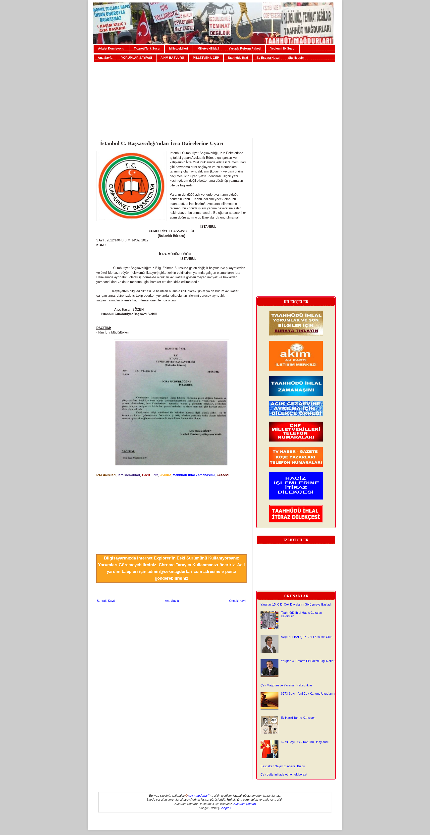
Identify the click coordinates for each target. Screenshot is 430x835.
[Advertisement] (215, 98)
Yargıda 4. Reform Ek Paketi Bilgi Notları (308, 661)
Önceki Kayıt (237, 601)
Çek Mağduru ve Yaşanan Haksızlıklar (286, 685)
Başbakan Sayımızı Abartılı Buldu (283, 766)
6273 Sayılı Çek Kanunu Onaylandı (304, 742)
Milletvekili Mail (208, 48)
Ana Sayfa (105, 57)
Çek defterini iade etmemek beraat (284, 774)
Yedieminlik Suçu (282, 48)
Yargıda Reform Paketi (245, 48)
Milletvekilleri (178, 48)
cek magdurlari (198, 795)
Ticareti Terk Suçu (147, 48)
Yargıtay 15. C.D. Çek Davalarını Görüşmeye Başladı (296, 604)
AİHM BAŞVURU (172, 57)
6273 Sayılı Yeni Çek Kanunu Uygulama (308, 693)
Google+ (225, 808)
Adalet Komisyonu (111, 48)
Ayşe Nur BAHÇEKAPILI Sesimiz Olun (306, 637)
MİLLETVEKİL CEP (206, 57)
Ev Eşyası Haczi (268, 57)
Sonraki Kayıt (106, 601)
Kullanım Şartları (244, 804)
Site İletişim (296, 57)
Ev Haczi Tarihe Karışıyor (298, 718)
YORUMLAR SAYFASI (136, 57)
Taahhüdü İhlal (238, 57)
